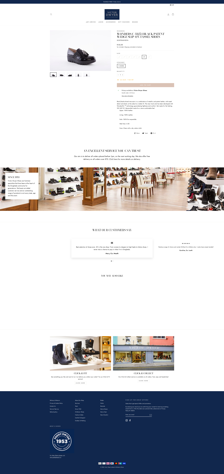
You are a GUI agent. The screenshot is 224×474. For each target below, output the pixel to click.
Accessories (111, 22)
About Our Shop (79, 400)
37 (124, 57)
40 (139, 57)
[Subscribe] (151, 415)
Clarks (102, 403)
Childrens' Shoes (79, 412)
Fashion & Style (79, 415)
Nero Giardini (104, 415)
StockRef (121, 62)
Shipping (127, 47)
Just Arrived (91, 22)
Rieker (102, 400)
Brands (135, 22)
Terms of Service (54, 409)
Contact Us (53, 406)
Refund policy (53, 412)
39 (134, 57)
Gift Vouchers (124, 22)
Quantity (121, 71)
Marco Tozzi (103, 412)
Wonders (121, 31)
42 (149, 57)
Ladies (100, 22)
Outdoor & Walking (80, 421)
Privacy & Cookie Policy (56, 403)
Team (76, 406)
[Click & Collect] (143, 353)
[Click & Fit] (80, 353)
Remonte (102, 406)
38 (129, 57)
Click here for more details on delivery (124, 159)
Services (77, 403)
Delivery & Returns (55, 400)
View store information (127, 96)
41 (144, 57)
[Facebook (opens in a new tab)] (130, 420)
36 (119, 57)
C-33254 (121, 66)
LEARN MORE (80, 383)
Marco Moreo (104, 409)
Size (118, 53)
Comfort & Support (80, 418)
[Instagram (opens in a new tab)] (127, 420)
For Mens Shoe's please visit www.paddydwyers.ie (57, 456)
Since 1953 (78, 409)
